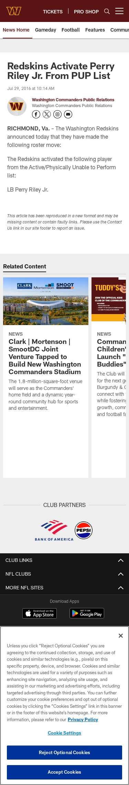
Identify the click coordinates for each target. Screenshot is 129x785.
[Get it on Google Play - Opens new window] (87, 616)
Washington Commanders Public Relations (73, 99)
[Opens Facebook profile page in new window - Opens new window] (36, 114)
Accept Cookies (64, 772)
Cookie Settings (65, 733)
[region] (64, 705)
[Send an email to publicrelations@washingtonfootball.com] (68, 114)
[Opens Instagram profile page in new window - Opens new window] (57, 114)
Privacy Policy (83, 719)
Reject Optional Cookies (64, 752)
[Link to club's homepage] (14, 8)
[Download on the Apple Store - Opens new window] (39, 614)
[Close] (120, 635)
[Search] (107, 11)
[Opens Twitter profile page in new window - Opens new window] (47, 114)
